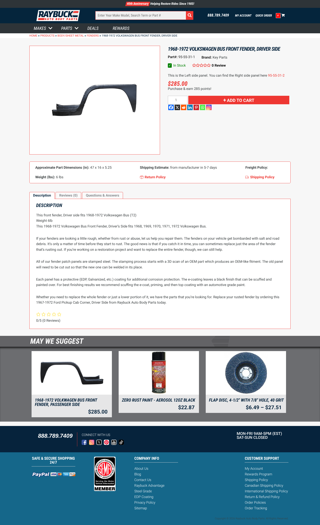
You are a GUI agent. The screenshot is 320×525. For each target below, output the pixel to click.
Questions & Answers (102, 195)
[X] (177, 107)
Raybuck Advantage (149, 485)
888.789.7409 (218, 15)
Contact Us (142, 480)
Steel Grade (143, 491)
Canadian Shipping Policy (264, 485)
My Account (243, 15)
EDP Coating (143, 497)
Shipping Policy (256, 480)
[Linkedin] (190, 107)
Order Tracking (256, 508)
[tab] (42, 195)
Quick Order (263, 15)
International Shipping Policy (266, 491)
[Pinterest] (196, 107)
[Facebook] (171, 107)
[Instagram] (209, 107)
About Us (141, 468)
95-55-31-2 (276, 75)
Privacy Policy (144, 502)
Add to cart (240, 100)
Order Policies (255, 502)
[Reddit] (183, 107)
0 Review (219, 65)
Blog (137, 474)
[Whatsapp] (202, 107)
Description (42, 195)
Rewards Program (258, 474)
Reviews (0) (68, 195)
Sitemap (140, 508)
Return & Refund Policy (262, 497)
